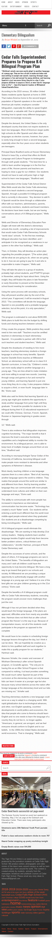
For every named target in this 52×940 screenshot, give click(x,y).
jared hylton (6, 907)
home (15, 903)
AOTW (4, 892)
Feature (4, 6)
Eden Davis (39, 897)
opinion (36, 906)
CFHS (44, 895)
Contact (35, 6)
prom (15, 910)
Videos (26, 6)
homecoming (26, 904)
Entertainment (16, 6)
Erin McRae (23, 900)
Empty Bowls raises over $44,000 (16, 847)
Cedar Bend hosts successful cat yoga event (23, 811)
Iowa (33, 904)
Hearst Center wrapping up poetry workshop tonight (25, 841)
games (47, 900)
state (23, 913)
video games (39, 913)
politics (10, 910)
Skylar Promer (37, 910)
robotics (20, 910)
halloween (6, 904)
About (10, 2)
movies (12, 907)
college (15, 897)
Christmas (9, 897)
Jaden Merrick (41, 904)
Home (3, 2)
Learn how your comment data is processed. (32, 758)
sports (16, 912)
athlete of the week (36, 892)
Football (41, 900)
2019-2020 (22, 889)
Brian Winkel (10, 39)
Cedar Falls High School (28, 894)
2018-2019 (8, 889)
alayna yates (33, 890)
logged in (28, 755)
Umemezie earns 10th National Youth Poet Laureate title (24, 829)
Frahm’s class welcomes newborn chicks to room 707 (26, 836)
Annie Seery (43, 890)
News (17, 2)
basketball (6, 895)
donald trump (30, 897)
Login (35, 753)
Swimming (28, 913)
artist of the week (13, 892)
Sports (34, 2)
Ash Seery (23, 892)
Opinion (25, 2)
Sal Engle (28, 910)
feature (33, 900)
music (19, 906)
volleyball (5, 915)
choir (3, 897)
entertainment (10, 900)
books (13, 895)
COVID (22, 897)
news (26, 906)
